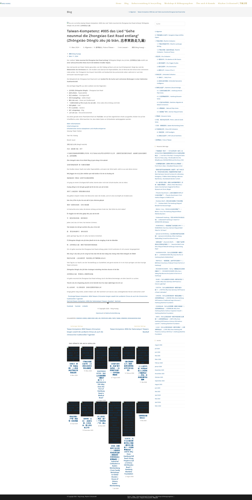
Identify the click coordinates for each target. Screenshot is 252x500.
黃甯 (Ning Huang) (138, 47)
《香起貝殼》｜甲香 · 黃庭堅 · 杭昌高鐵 (73, 418)
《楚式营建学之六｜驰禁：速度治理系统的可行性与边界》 (128, 366)
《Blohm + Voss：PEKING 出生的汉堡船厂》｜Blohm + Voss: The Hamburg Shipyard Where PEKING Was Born (168, 211)
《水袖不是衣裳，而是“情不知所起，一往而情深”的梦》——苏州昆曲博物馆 (115, 369)
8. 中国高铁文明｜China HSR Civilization (166, 129)
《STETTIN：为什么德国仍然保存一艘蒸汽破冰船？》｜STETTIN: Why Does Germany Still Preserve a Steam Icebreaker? (170, 290)
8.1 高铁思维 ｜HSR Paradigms (166, 132)
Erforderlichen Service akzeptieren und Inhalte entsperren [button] (86, 128)
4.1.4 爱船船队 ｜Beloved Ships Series (167, 108)
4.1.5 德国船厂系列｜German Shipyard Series (170, 112)
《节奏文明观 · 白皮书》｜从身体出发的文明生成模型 (87, 364)
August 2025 (158, 384)
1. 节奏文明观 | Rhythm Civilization (165, 41)
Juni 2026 (157, 352)
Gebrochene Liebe (92, 318)
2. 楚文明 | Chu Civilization (162, 56)
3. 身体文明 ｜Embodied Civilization (165, 74)
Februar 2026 (159, 363)
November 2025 (159, 373)
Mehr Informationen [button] (73, 124)
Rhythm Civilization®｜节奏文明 (149, 498)
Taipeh (114, 318)
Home (129, 496)
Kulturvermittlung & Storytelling (145, 496)
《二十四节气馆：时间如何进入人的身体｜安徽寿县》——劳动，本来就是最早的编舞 (142, 373)
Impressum (99, 313)
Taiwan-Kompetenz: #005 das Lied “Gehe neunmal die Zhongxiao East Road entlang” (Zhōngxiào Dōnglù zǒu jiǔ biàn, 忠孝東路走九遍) (176, 12)
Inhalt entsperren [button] (73, 126)
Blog (133, 496)
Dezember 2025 (159, 370)
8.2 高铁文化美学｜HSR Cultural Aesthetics (169, 136)
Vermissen (124, 318)
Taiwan (118, 318)
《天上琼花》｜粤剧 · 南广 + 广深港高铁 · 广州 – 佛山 (101, 419)
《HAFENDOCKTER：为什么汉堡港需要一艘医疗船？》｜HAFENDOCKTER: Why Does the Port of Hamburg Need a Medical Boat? (101, 384)
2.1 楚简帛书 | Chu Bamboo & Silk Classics (169, 59)
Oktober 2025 (159, 377)
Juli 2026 (157, 348)
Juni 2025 (157, 388)
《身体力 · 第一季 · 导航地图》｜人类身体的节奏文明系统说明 (73, 368)
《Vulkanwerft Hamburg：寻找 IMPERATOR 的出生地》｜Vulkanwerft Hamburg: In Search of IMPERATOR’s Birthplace (169, 220)
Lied (99, 318)
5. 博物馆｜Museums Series (163, 116)
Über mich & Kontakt (133, 498)
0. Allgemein (87, 47)
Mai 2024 (157, 399)
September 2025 (159, 381)
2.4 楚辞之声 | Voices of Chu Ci (166, 70)
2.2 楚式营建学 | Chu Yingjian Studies (167, 63)
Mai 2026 (157, 356)
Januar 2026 (158, 366)
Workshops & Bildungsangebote (164, 496)
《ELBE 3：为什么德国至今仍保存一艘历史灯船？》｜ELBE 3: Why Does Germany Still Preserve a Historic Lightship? (169, 281)
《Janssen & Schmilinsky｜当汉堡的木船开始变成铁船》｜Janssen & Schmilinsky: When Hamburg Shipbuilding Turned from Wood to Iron (169, 236)
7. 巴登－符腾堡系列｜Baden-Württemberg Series (169, 125)
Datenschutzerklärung (112, 313)
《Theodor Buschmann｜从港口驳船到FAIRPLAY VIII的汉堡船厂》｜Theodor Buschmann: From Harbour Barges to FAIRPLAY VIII (169, 195)
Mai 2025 (157, 391)
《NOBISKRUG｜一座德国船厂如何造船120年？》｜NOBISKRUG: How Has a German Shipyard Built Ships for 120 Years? (170, 228)
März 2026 (158, 359)
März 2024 (158, 406)
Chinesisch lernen (81, 318)
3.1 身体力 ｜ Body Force (164, 77)
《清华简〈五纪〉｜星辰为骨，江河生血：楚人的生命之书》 (87, 423)
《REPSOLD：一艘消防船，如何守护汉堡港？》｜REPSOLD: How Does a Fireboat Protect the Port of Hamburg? (169, 263)
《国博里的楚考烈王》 (142, 417)
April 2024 (158, 402)
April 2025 (158, 395)
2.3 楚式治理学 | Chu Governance (166, 66)
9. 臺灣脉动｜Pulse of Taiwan (104, 47)
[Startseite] (126, 12)
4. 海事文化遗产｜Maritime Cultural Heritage (168, 87)
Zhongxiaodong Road (134, 318)
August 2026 (158, 345)
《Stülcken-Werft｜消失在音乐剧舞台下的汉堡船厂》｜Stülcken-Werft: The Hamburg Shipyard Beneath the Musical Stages (169, 203)
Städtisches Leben (106, 318)
